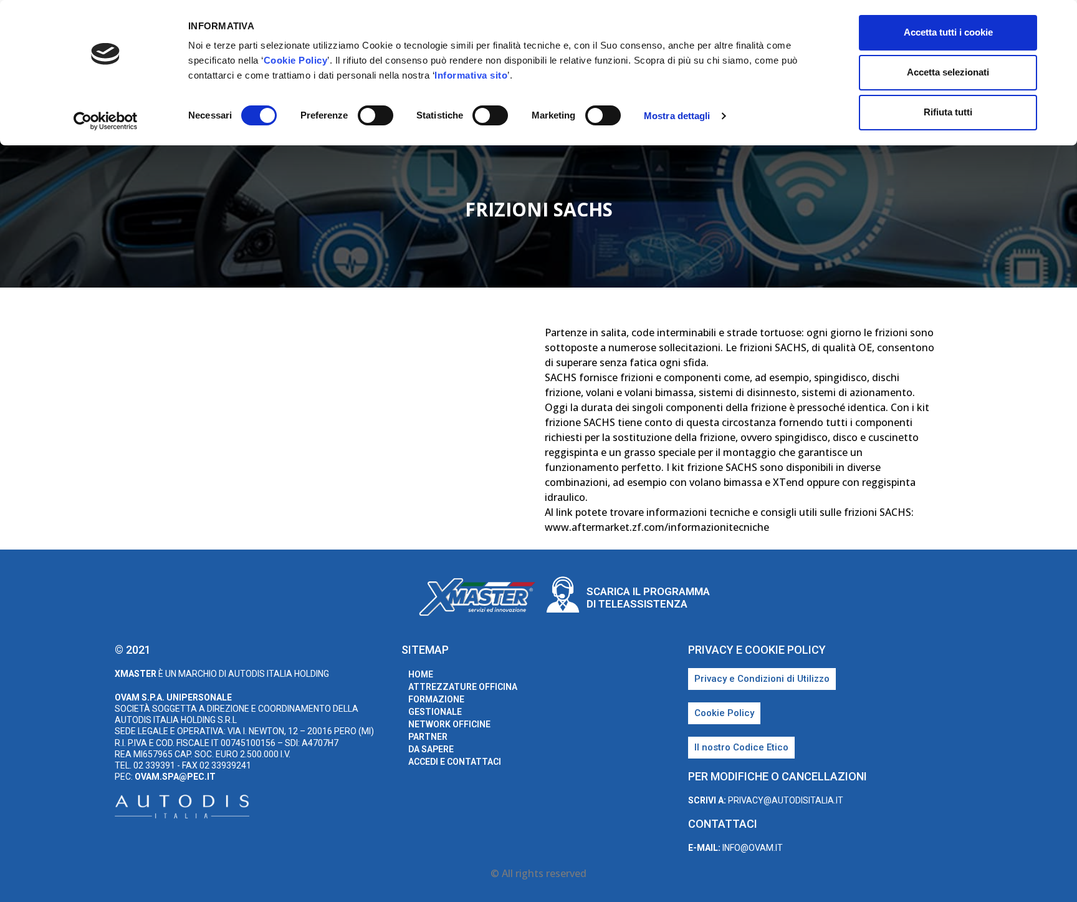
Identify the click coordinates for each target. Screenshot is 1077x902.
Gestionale (435, 712)
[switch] (375, 115)
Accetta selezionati (948, 72)
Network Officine (449, 724)
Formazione (436, 699)
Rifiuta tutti (948, 112)
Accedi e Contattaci (454, 762)
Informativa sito (470, 75)
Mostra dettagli (677, 115)
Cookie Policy (296, 60)
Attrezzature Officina (462, 687)
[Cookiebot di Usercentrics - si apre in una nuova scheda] (105, 121)
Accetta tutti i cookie (948, 32)
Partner (428, 737)
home (420, 674)
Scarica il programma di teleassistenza (648, 597)
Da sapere (431, 749)
